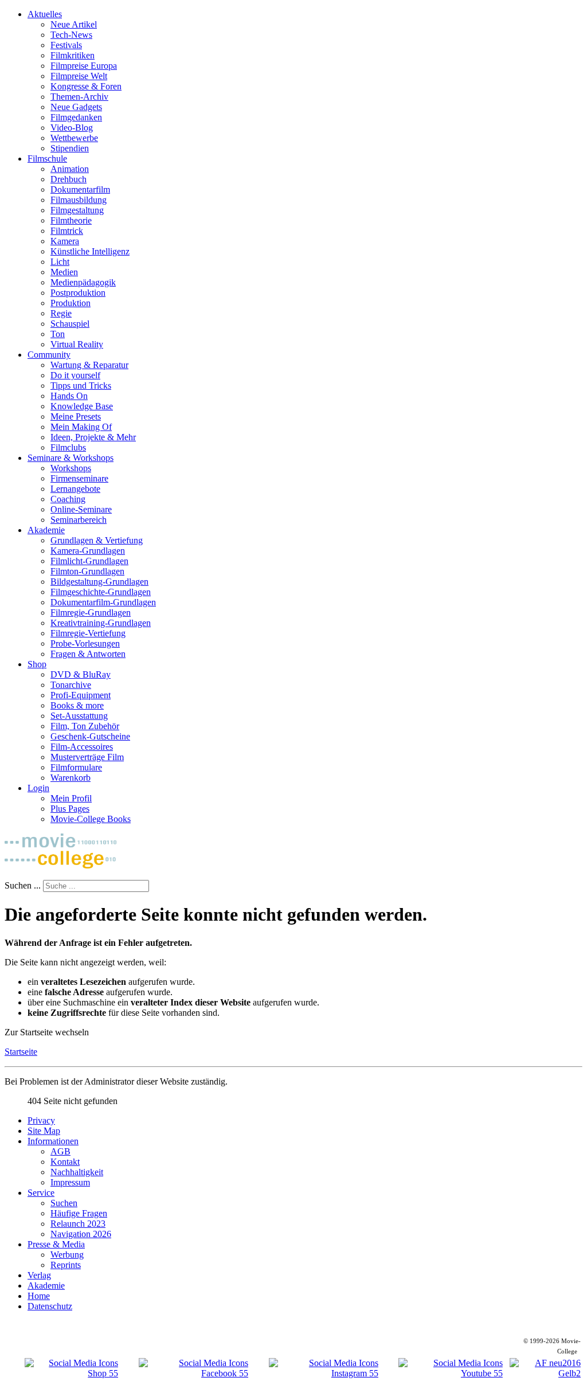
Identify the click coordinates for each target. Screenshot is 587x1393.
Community (49, 354)
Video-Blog (71, 127)
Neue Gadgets (76, 107)
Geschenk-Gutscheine (90, 736)
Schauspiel (69, 323)
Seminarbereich (78, 520)
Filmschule (47, 158)
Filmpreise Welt (78, 76)
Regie (61, 313)
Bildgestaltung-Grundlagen (99, 581)
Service (41, 1193)
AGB (60, 1151)
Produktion (70, 303)
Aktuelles (45, 14)
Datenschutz (50, 1306)
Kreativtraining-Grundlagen (100, 623)
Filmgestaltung (77, 210)
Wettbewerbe (74, 138)
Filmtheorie (71, 220)
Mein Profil (71, 798)
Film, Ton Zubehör (84, 726)
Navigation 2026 (80, 1234)
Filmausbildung (78, 200)
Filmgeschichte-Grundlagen (100, 592)
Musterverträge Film (87, 757)
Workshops (70, 468)
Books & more (77, 705)
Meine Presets (75, 416)
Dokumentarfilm (80, 189)
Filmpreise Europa (83, 66)
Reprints (65, 1265)
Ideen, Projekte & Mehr (93, 437)
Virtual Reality (76, 344)
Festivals (66, 45)
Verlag (39, 1275)
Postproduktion (77, 293)
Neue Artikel (73, 24)
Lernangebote (75, 489)
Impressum (70, 1182)
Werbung (67, 1254)
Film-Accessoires (81, 747)
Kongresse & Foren (86, 86)
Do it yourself (75, 375)
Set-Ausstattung (79, 716)
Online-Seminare (81, 509)
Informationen (53, 1141)
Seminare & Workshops (71, 458)
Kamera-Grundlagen (87, 550)
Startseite (21, 1052)
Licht (59, 262)
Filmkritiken (72, 55)
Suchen (63, 1203)
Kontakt (65, 1162)
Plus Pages (69, 808)
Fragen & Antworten (88, 654)
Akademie (46, 530)
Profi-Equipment (80, 695)
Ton (57, 334)
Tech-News (71, 35)
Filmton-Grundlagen (87, 571)
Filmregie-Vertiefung (88, 633)
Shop (37, 664)
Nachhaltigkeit (76, 1172)
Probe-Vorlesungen (85, 643)
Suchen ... (23, 885)
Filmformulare (76, 767)
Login (38, 788)
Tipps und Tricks (80, 385)
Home (39, 1296)
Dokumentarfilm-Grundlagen (103, 602)
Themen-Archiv (79, 96)
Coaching (67, 499)
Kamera (64, 241)
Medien (64, 272)
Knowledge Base (81, 406)
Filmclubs (68, 447)
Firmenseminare (79, 478)
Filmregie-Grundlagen (90, 612)
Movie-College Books (90, 819)
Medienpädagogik (83, 282)
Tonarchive (70, 685)
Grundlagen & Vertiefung (96, 540)
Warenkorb (70, 777)
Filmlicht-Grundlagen (89, 561)
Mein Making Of (81, 427)
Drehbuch (68, 179)
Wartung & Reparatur (89, 365)
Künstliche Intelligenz (90, 251)
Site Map (44, 1131)
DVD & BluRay (80, 674)
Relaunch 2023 (77, 1223)
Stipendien (69, 148)
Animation (69, 169)
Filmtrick (66, 231)
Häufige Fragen (78, 1213)
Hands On (69, 396)
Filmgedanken (76, 117)
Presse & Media (56, 1244)
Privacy (41, 1120)
